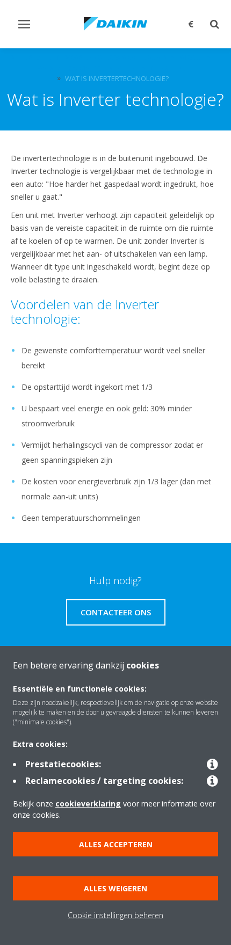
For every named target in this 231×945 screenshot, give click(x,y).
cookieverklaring (88, 803)
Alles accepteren (116, 844)
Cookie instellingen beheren (115, 915)
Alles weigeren (115, 888)
